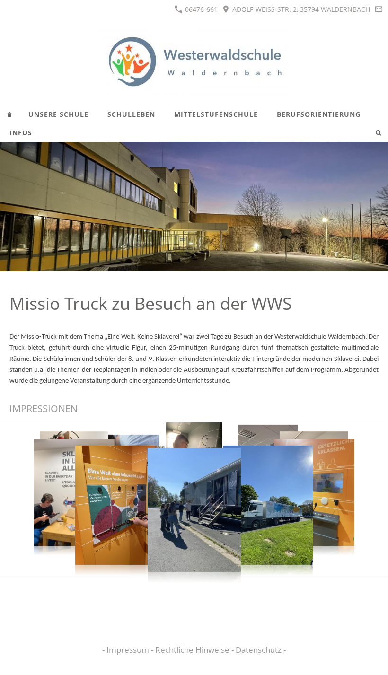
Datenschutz (259, 649)
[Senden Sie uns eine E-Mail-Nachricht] (378, 9)
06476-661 (200, 9)
